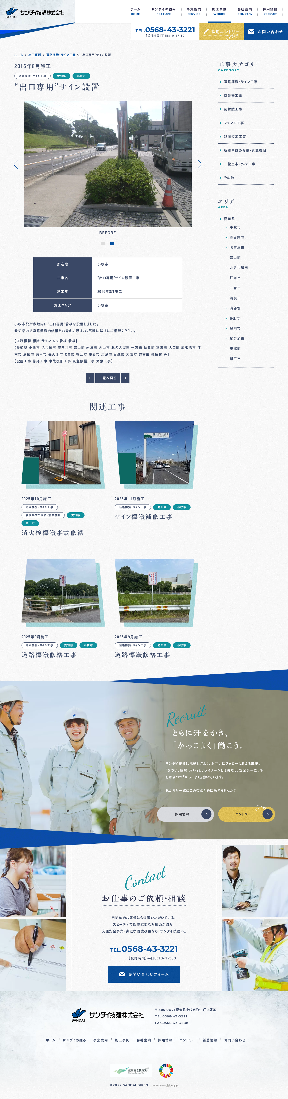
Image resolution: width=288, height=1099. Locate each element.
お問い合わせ (235, 1040)
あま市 (235, 318)
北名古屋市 (239, 267)
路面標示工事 (235, 136)
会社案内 (143, 1040)
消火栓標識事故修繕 (53, 533)
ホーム (18, 54)
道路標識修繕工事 (49, 655)
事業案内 (100, 1040)
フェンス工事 (234, 123)
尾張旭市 (237, 338)
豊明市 (235, 328)
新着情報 (210, 1040)
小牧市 (81, 76)
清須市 (235, 298)
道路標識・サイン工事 (61, 54)
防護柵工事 (233, 95)
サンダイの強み (74, 1040)
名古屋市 (237, 247)
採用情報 (182, 814)
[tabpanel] (108, 169)
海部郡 (235, 308)
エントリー (243, 814)
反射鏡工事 (233, 109)
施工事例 (34, 54)
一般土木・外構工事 (240, 164)
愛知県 (61, 76)
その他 (229, 177)
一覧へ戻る (108, 378)
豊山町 (30, 523)
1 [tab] (102, 245)
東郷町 (235, 348)
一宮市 (235, 288)
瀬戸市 (235, 359)
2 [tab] (111, 245)
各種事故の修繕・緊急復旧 (43, 515)
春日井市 (237, 237)
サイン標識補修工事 (144, 517)
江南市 (235, 278)
